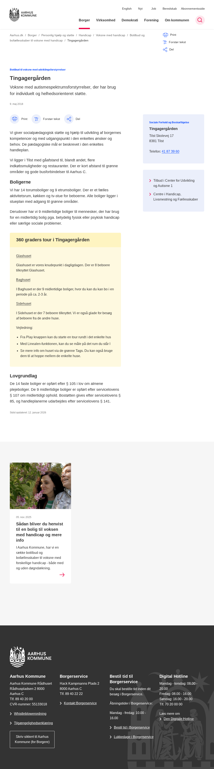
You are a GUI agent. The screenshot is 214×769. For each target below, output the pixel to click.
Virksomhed (105, 20)
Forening (151, 20)
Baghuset (23, 280)
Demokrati (130, 20)
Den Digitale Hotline (179, 719)
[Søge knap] (200, 20)
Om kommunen (177, 20)
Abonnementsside (193, 8)
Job (153, 8)
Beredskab (170, 8)
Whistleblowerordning (30, 713)
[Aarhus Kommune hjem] (23, 14)
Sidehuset (23, 303)
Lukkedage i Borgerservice (134, 737)
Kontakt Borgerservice (80, 703)
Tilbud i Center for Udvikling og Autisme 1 (174, 183)
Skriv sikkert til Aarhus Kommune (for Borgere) (32, 739)
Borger (84, 20)
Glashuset (23, 256)
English (127, 8)
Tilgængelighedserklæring (33, 723)
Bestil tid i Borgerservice (132, 727)
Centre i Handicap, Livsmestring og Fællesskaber (175, 196)
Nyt (140, 8)
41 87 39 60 (170, 151)
